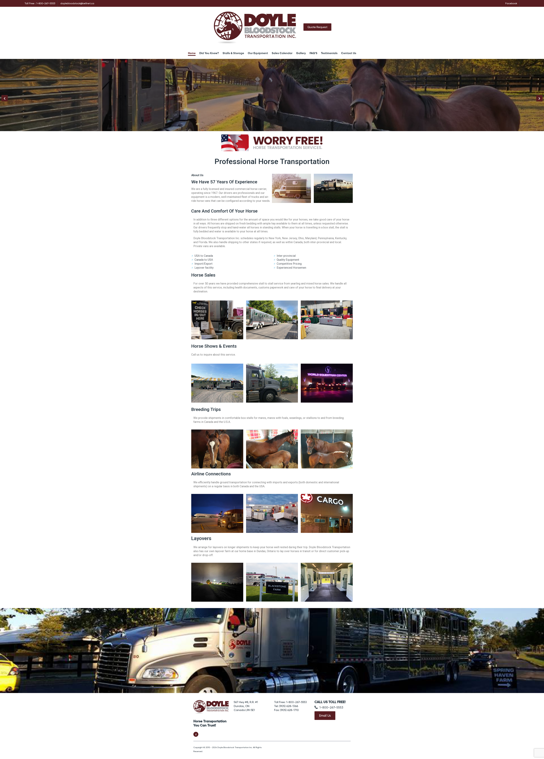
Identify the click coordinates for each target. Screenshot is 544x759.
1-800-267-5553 (45, 3)
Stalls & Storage (233, 53)
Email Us (325, 716)
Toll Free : (30, 3)
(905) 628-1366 (288, 706)
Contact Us (348, 53)
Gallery (301, 53)
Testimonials (329, 53)
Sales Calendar (282, 53)
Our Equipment (258, 53)
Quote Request (317, 27)
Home (192, 53)
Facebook (511, 3)
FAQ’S (313, 53)
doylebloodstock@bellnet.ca (77, 3)
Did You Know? (209, 53)
